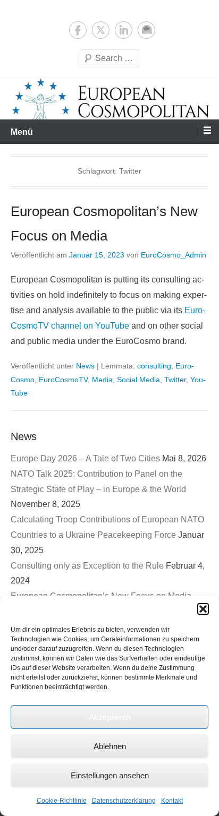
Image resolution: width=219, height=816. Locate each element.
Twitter (101, 30)
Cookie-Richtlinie (62, 800)
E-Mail (146, 30)
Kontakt (172, 800)
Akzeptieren (109, 716)
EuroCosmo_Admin (173, 255)
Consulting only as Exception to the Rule (87, 565)
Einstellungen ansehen (110, 775)
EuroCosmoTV (63, 379)
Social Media (138, 379)
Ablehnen (110, 746)
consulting (154, 366)
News (85, 366)
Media (102, 379)
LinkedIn (123, 30)
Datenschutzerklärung (124, 800)
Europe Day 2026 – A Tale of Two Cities (85, 458)
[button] (203, 609)
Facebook (78, 30)
